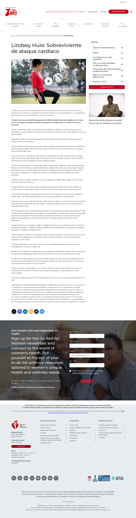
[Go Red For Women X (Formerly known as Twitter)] (32, 478)
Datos (95, 53)
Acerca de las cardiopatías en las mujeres (30, 35)
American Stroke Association (108, 427)
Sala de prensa (45, 442)
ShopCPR (72, 440)
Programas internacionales (49, 435)
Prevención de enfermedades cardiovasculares (107, 70)
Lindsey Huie (68, 35)
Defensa (72, 430)
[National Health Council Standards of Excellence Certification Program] (89, 478)
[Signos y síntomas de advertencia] (122, 76)
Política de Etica (50, 494)
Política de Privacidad (45, 492)
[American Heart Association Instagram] (19, 478)
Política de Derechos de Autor (33, 494)
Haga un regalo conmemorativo (80, 427)
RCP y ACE (102, 430)
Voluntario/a (73, 435)
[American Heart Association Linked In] (50, 478)
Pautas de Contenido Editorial (47, 496)
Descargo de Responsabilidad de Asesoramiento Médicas (74, 492)
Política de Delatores (106, 494)
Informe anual (45, 427)
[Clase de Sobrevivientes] (122, 48)
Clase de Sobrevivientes (54, 35)
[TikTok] (44, 478)
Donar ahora (73, 425)
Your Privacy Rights (68, 501)
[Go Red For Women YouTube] (38, 478)
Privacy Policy (93, 373)
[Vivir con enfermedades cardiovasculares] (122, 64)
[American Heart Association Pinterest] (56, 478)
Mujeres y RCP (99, 82)
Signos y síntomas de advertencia (102, 76)
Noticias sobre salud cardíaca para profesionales (110, 434)
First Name (73, 332)
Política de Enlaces (91, 494)
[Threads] (26, 478)
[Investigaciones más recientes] (122, 58)
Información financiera (48, 430)
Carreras (43, 433)
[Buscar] (131, 12)
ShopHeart (73, 438)
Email (71, 351)
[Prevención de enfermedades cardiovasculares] (122, 70)
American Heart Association (108, 425)
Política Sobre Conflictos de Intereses (70, 494)
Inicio (13, 35)
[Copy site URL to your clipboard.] (36, 311)
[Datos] (122, 53)
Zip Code (73, 361)
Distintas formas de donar (78, 433)
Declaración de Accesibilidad (104, 492)
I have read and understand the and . (87, 372)
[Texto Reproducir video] (48, 81)
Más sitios (102, 437)
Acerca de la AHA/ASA (48, 425)
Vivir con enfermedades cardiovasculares (104, 64)
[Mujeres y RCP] (122, 82)
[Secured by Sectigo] (118, 478)
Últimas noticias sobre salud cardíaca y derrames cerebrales (50, 439)
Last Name (73, 342)
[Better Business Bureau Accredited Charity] (95, 478)
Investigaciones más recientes (102, 58)
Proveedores (63, 496)
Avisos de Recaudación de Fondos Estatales (84, 496)
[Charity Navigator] (104, 478)
